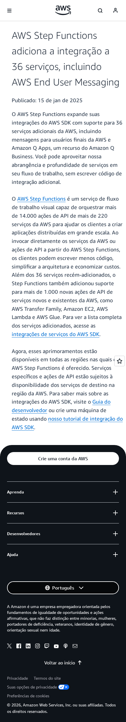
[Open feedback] (119, 361)
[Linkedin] (28, 647)
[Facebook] (18, 647)
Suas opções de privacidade (32, 686)
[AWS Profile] (115, 10)
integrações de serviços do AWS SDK (55, 334)
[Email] (75, 647)
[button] (63, 458)
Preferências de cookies (28, 695)
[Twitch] (47, 647)
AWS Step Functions (41, 198)
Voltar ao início (59, 663)
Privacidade (17, 678)
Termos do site (47, 678)
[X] (9, 647)
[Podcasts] (65, 647)
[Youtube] (56, 647)
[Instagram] (37, 647)
